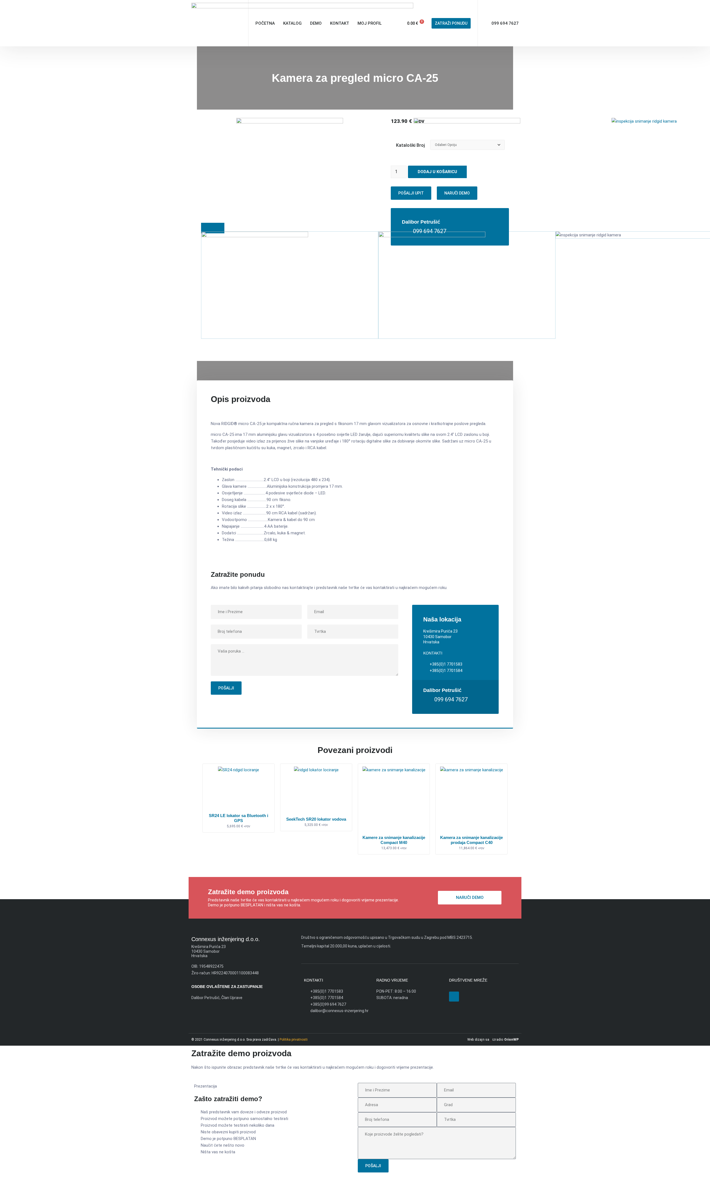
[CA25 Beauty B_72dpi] (289, 122)
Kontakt (339, 23)
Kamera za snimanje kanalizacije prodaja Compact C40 (471, 840)
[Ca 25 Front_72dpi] (644, 121)
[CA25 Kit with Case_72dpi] (467, 122)
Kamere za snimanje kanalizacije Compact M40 (393, 840)
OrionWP (511, 1040)
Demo (316, 23)
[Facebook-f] (454, 997)
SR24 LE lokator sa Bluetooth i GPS (238, 818)
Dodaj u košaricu (437, 171)
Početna (265, 23)
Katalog (292, 23)
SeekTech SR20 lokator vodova (316, 819)
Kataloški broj (410, 145)
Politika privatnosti (294, 1040)
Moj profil (369, 23)
